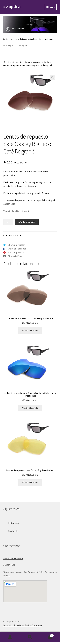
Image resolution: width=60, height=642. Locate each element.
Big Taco (47, 62)
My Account (10, 637)
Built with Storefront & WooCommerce (22, 625)
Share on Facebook (17, 248)
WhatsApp (8, 45)
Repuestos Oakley (33, 62)
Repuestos (18, 62)
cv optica (12, 6)
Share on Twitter (16, 244)
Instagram (13, 522)
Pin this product (16, 252)
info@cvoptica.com (13, 558)
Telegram (23, 45)
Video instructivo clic (16, 211)
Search (30, 637)
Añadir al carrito (26, 221)
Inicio (9, 62)
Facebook (12, 531)
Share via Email (15, 256)
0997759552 (9, 204)
